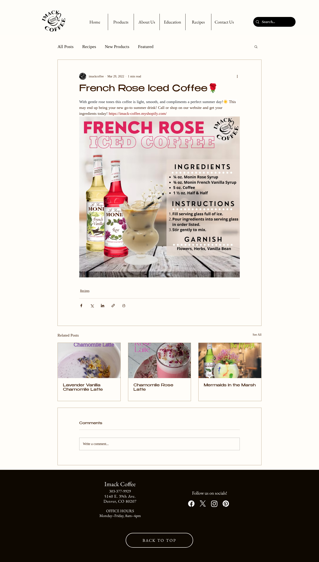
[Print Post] (124, 306)
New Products (117, 46)
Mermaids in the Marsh (230, 385)
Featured (145, 46)
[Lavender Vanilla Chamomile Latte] (89, 360)
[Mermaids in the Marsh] (230, 360)
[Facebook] (191, 503)
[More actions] (237, 76)
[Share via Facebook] (81, 306)
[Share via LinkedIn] (102, 306)
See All (257, 334)
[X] (203, 503)
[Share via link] (113, 306)
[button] (121, 22)
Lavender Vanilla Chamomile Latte (83, 388)
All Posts (66, 46)
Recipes (89, 46)
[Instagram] (214, 503)
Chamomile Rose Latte (153, 388)
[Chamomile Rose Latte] (159, 360)
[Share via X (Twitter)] (92, 306)
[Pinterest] (226, 503)
